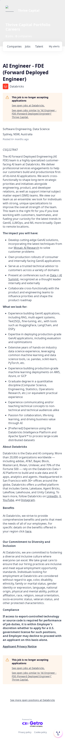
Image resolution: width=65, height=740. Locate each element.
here (28, 531)
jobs (28, 46)
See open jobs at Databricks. (28, 105)
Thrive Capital (28, 10)
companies (14, 46)
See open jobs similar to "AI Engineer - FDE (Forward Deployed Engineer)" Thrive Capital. (34, 114)
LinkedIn (52, 496)
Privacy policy (24, 732)
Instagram (28, 500)
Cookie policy (40, 732)
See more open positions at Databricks (32, 700)
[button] (57, 733)
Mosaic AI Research (26, 248)
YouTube (8, 500)
